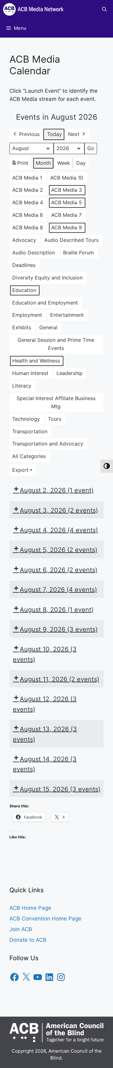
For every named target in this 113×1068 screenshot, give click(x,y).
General (48, 327)
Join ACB (20, 929)
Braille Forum (78, 252)
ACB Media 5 (66, 202)
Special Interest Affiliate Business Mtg (56, 402)
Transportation (29, 431)
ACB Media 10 (66, 178)
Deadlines (23, 265)
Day (81, 163)
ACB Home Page (30, 908)
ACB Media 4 (27, 202)
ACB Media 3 (66, 190)
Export (20, 470)
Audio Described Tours (71, 240)
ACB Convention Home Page (45, 918)
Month (43, 163)
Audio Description (33, 252)
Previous (29, 134)
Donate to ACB (27, 940)
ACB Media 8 (27, 227)
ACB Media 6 (27, 215)
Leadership (69, 373)
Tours (54, 419)
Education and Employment (45, 303)
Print (19, 165)
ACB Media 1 (27, 178)
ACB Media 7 (66, 215)
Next (73, 134)
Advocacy (24, 240)
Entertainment (67, 315)
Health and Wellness (36, 360)
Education (24, 290)
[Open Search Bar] (104, 9)
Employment (27, 315)
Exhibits (21, 327)
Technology (26, 419)
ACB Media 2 (27, 190)
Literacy (21, 386)
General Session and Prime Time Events (56, 344)
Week (63, 163)
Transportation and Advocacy (47, 443)
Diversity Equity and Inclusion (47, 277)
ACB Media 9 (66, 227)
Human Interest (30, 373)
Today (54, 134)
